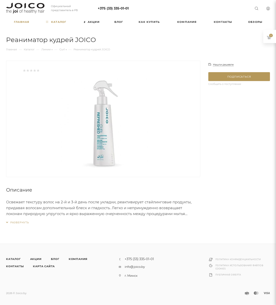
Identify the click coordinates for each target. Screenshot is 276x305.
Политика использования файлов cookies (239, 267)
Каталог (13, 259)
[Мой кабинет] (268, 9)
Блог (55, 259)
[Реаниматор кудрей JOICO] (103, 123)
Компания (78, 259)
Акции (36, 259)
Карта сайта (44, 266)
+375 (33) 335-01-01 (113, 8)
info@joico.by (135, 267)
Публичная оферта (228, 274)
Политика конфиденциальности (238, 259)
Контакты (15, 266)
